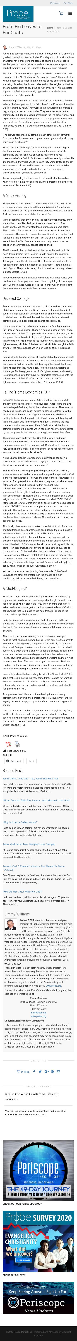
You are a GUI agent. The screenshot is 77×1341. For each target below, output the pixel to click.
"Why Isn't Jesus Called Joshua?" (20, 822)
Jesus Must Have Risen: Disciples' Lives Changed (29, 844)
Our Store (68, 2)
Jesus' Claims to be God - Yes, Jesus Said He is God (30, 778)
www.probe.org (53, 985)
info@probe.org (38, 1012)
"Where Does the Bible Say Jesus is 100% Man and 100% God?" (37, 800)
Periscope (55, 2)
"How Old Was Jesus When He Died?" (22, 891)
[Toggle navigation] (70, 13)
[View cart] (61, 13)
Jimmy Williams (17, 914)
